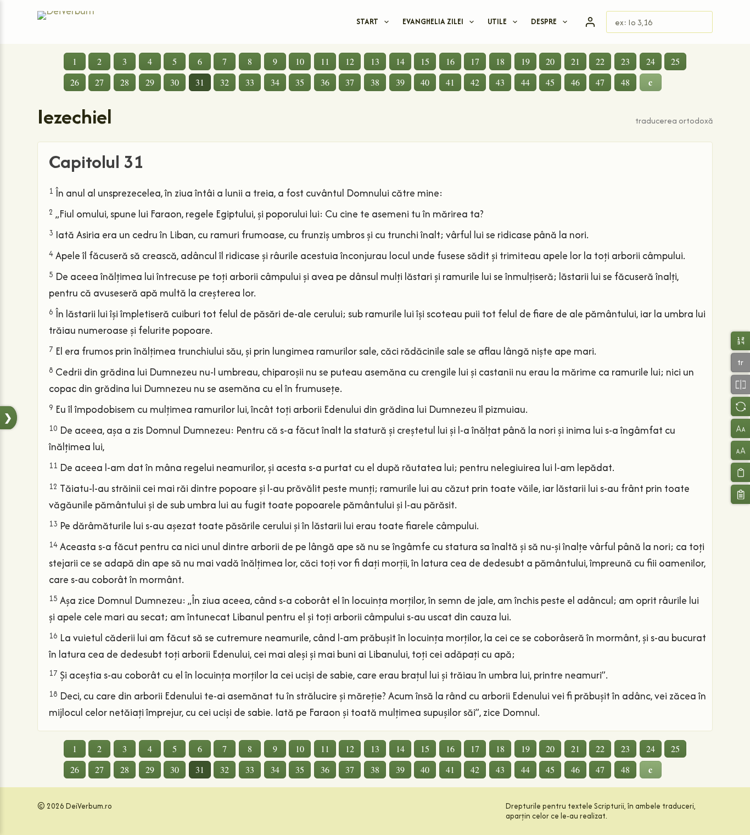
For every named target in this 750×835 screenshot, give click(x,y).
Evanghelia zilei (432, 21)
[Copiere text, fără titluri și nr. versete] (740, 472)
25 (675, 61)
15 (425, 61)
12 (349, 61)
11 (325, 61)
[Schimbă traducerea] (740, 406)
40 (425, 82)
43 (500, 82)
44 (525, 82)
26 (74, 82)
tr (740, 362)
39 (400, 82)
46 (575, 82)
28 (124, 82)
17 (475, 61)
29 (149, 82)
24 (650, 61)
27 (99, 82)
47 (600, 82)
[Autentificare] (590, 22)
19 (525, 61)
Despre (544, 21)
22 (600, 61)
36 (325, 82)
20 (550, 61)
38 (375, 82)
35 (299, 82)
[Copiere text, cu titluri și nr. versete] (740, 494)
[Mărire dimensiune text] (740, 450)
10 (299, 61)
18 (500, 61)
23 (625, 61)
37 (349, 82)
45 (550, 82)
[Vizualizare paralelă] (740, 384)
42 (475, 82)
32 (224, 82)
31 (199, 82)
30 (174, 82)
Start (367, 21)
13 (375, 61)
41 (450, 82)
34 (275, 82)
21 (575, 61)
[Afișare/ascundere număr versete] (740, 340)
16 (450, 61)
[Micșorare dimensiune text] (740, 428)
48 (625, 82)
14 (400, 61)
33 (249, 82)
